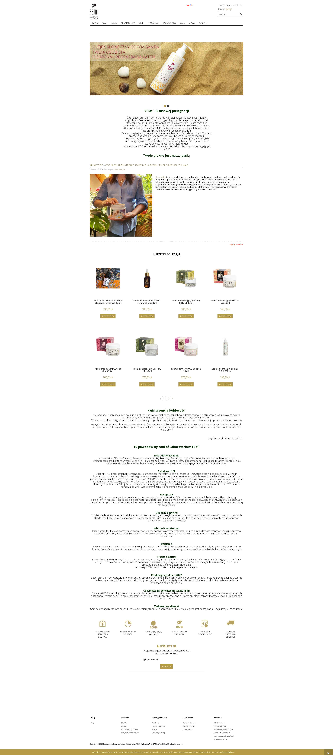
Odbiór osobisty (218, 723)
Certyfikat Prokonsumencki (130, 732)
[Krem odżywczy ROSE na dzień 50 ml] (186, 350)
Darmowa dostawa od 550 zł (223, 729)
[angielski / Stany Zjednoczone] (191, 5)
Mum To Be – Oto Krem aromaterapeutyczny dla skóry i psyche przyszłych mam (139, 165)
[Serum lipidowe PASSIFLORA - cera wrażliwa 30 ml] (147, 282)
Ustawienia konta (188, 726)
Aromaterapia (119, 169)
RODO (154, 729)
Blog (92, 723)
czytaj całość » (236, 244)
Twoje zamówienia (189, 723)
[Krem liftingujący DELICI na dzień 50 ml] (108, 350)
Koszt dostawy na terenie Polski (223, 736)
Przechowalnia (187, 729)
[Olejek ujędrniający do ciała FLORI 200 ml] (225, 350)
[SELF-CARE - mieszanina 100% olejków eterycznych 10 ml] (108, 282)
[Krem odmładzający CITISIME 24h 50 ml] (147, 350)
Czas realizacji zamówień (221, 732)
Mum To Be (160, 177)
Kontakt (124, 726)
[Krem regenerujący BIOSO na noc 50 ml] (225, 282)
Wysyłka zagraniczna (220, 739)
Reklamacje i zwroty (158, 732)
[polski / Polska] (188, 5)
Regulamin (155, 723)
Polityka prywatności (158, 726)
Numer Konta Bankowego (129, 729)
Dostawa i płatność (219, 726)
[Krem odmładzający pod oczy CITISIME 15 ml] (186, 282)
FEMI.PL (124, 723)
